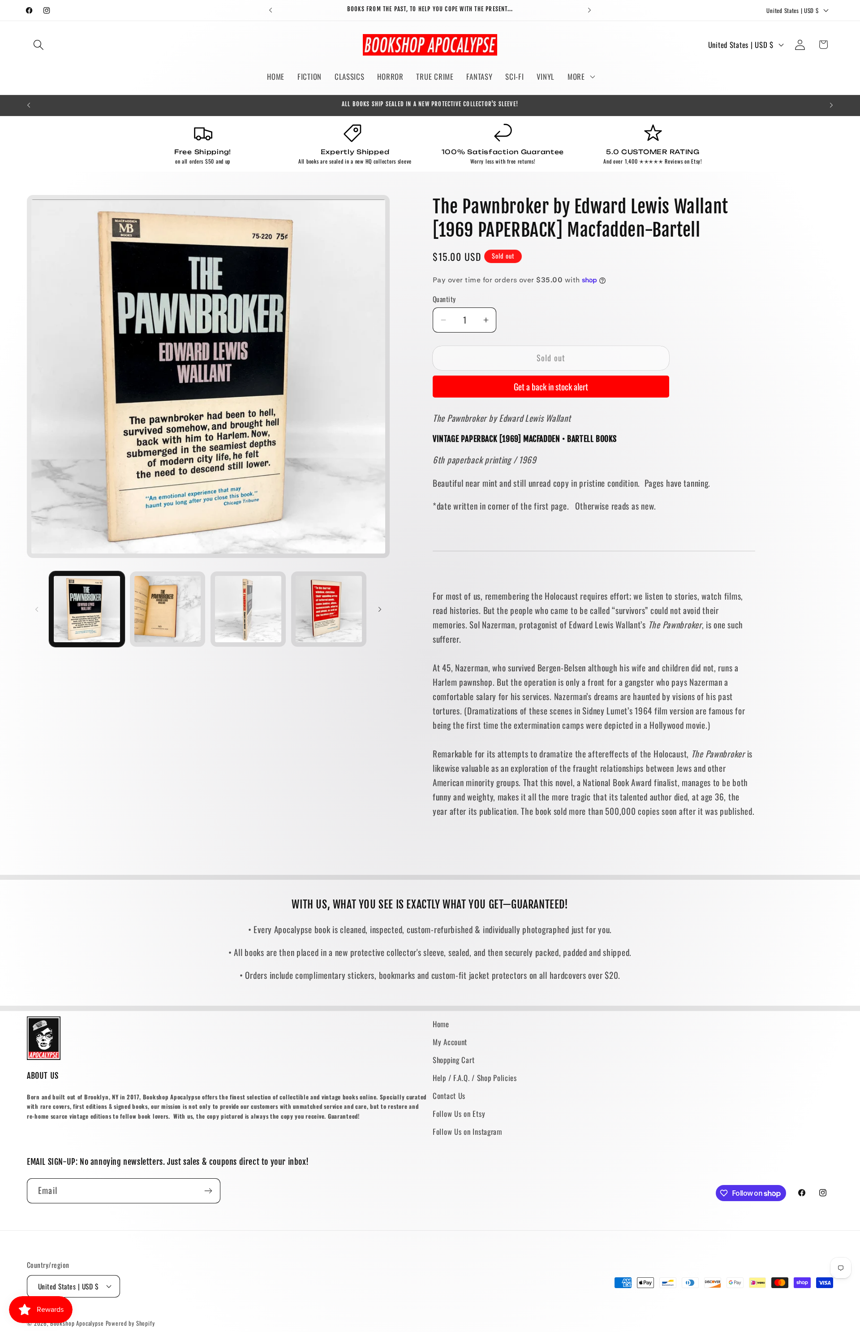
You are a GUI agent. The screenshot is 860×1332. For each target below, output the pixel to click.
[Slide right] (380, 609)
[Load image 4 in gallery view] (328, 609)
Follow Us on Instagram (467, 1131)
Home (441, 1023)
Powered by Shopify (130, 1323)
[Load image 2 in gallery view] (167, 609)
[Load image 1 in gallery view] (87, 609)
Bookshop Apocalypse (77, 1323)
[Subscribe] (208, 1190)
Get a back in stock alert (551, 386)
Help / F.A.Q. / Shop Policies (475, 1077)
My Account (450, 1041)
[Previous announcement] (270, 10)
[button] (39, 44)
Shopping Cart (453, 1059)
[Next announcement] (589, 10)
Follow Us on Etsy (459, 1113)
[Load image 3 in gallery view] (248, 609)
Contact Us (449, 1095)
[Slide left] (37, 609)
